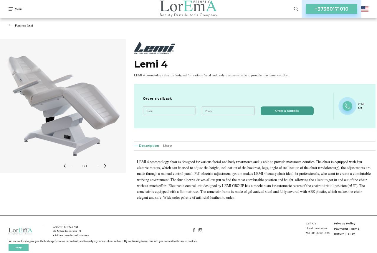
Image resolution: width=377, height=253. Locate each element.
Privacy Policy (344, 223)
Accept (18, 247)
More (167, 146)
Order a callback (287, 110)
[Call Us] (347, 106)
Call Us (311, 223)
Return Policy (344, 233)
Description (149, 146)
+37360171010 (331, 9)
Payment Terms (346, 228)
